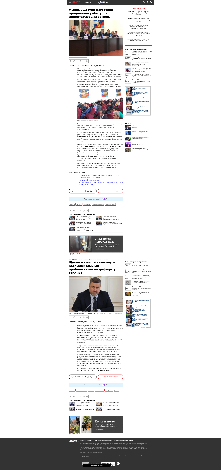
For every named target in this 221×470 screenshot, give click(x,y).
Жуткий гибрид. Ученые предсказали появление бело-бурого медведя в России (142, 58)
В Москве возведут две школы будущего (140, 126)
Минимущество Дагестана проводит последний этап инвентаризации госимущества (99, 176)
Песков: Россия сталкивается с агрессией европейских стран (140, 132)
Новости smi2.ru (74, 253)
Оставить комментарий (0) (110, 191)
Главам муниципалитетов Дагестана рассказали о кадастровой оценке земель (98, 179)
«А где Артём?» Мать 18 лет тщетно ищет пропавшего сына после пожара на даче (141, 265)
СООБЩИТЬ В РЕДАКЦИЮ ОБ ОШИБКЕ (123, 440)
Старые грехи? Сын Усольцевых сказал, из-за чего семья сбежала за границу (141, 288)
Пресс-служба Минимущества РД (78, 57)
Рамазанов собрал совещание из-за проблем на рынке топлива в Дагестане (112, 409)
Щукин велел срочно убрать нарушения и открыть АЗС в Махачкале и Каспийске (138, 27)
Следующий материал (97, 465)
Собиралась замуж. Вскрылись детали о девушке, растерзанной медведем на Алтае (141, 277)
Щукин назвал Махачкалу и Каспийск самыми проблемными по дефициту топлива (138, 20)
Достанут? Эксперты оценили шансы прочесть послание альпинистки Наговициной (142, 81)
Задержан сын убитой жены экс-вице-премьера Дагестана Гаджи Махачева (138, 13)
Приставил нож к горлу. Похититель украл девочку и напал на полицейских (138, 40)
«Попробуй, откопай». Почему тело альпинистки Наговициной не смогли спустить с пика (141, 70)
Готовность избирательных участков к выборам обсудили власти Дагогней (84, 218)
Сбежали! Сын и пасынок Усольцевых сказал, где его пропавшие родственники (142, 53)
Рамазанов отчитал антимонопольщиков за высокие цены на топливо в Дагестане (85, 409)
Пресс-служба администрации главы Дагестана (109, 313)
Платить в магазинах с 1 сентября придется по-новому (140, 138)
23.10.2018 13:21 (72, 7)
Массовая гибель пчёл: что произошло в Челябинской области (141, 149)
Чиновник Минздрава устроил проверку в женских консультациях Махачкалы (138, 33)
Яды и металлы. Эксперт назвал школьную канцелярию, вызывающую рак (140, 64)
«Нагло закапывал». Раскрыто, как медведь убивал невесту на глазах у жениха (141, 271)
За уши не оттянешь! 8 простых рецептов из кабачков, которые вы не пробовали (142, 294)
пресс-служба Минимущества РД (90, 120)
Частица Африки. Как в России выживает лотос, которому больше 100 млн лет (141, 75)
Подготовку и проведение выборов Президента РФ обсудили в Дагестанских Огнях (84, 229)
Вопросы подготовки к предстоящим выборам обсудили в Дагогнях (112, 224)
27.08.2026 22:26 (73, 259)
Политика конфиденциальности (103, 440)
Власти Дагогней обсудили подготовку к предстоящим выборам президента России (84, 224)
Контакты (82, 440)
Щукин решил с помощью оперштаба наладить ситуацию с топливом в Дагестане (85, 404)
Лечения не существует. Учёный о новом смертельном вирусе (141, 281)
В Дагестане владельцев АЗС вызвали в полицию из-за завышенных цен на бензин (111, 404)
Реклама (89, 440)
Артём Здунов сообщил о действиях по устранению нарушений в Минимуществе (111, 218)
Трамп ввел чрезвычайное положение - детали (139, 143)
